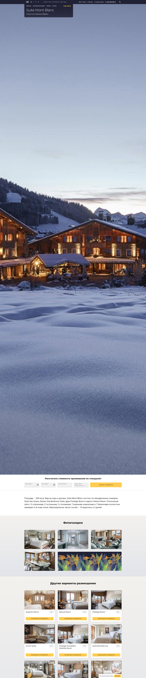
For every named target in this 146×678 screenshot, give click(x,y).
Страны (90, 2)
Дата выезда (45, 483)
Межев (48, 5)
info (51, 612)
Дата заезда (28, 483)
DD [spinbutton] (26, 485)
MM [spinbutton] (28, 485)
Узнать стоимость (106, 485)
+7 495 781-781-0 (110, 2)
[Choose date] (37, 485)
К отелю (54, 5)
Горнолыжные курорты (39, 5)
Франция (28, 5)
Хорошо (117, 676)
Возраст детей (78, 483)
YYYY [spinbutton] (32, 485)
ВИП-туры (82, 2)
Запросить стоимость (39, 618)
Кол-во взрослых (62, 483)
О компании (99, 2)
